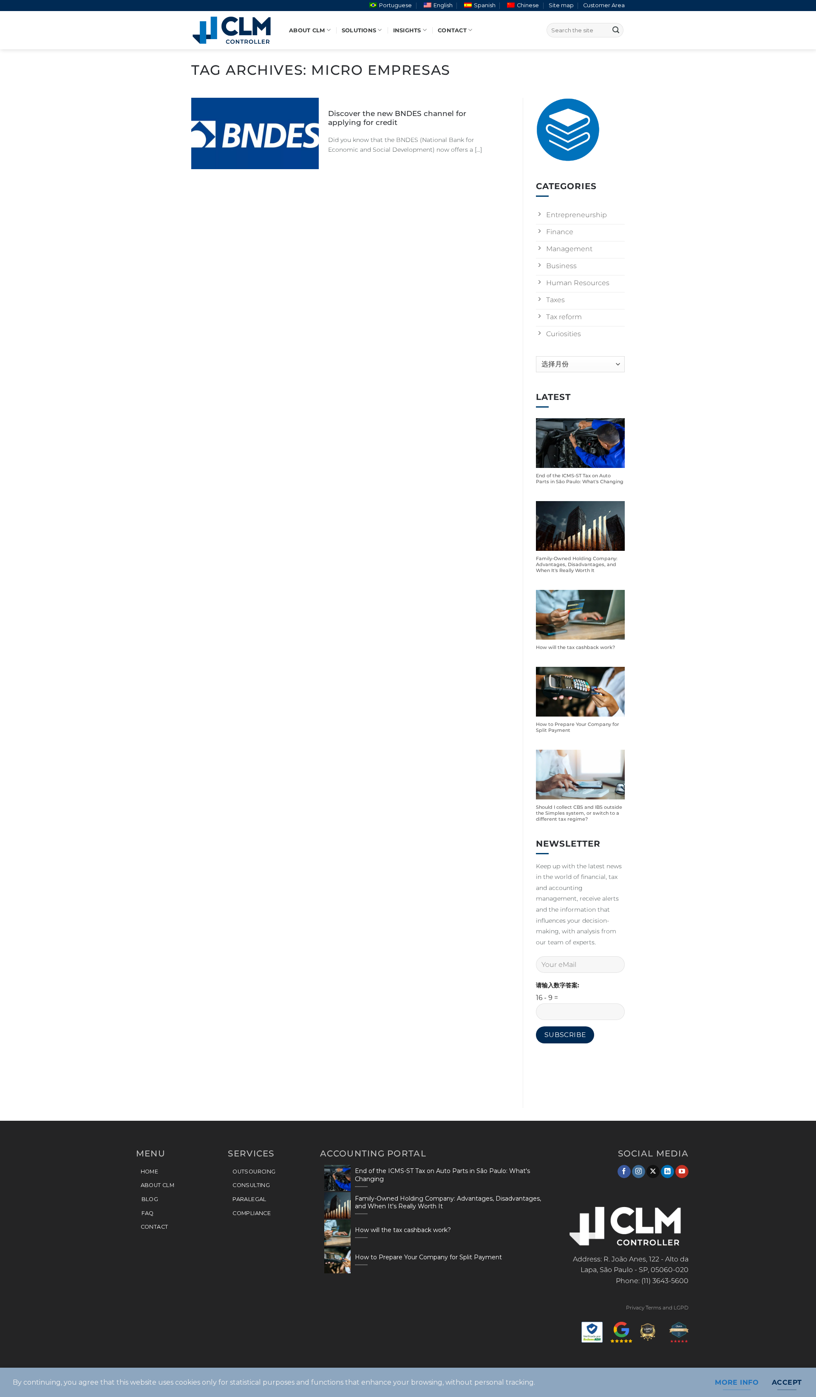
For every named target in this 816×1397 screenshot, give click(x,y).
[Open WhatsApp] (795, 1375)
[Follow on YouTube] (681, 1172)
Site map (561, 5)
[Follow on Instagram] (638, 1172)
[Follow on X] (653, 1172)
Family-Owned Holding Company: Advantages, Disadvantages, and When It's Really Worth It (577, 565)
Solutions (359, 30)
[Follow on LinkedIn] (667, 1172)
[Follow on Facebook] (624, 1172)
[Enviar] (616, 30)
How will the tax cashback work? (575, 648)
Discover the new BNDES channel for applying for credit (397, 118)
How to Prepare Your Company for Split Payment (577, 727)
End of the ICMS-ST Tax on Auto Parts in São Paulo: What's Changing (579, 479)
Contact (452, 30)
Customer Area (604, 5)
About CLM (307, 30)
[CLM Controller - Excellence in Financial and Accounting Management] (233, 30)
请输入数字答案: (557, 985)
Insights (407, 30)
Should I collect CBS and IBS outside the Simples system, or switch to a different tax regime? (579, 813)
